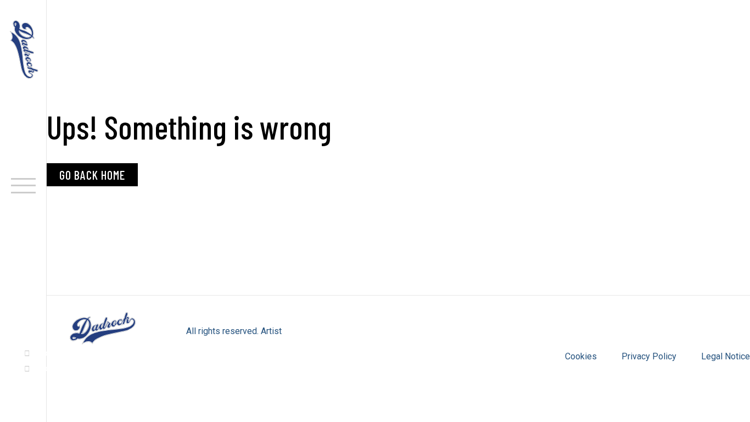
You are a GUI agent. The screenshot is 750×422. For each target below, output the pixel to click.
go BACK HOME (92, 175)
